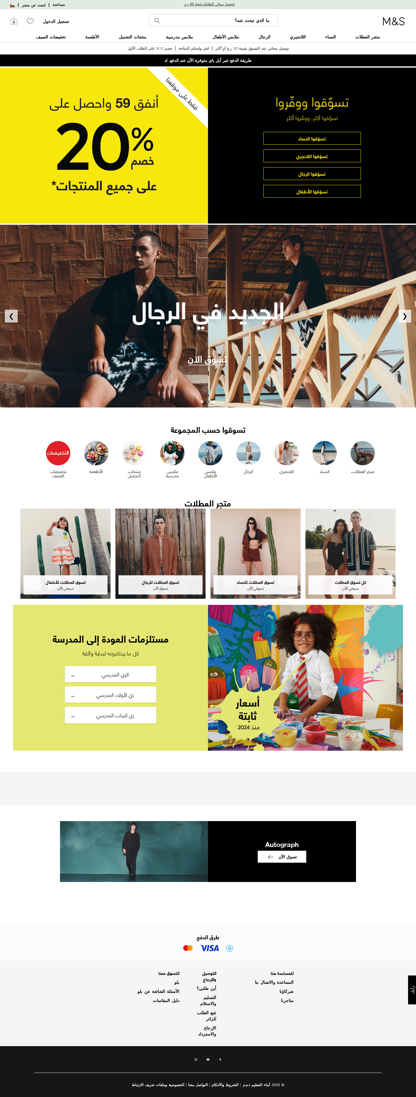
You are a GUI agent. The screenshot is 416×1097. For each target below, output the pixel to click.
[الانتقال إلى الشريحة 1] (214, 401)
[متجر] (363, 452)
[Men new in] (208, 316)
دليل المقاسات (166, 1000)
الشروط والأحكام (225, 1084)
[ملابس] (210, 452)
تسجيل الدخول (56, 21)
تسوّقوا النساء (312, 138)
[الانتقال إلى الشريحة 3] (201, 401)
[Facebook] (220, 1061)
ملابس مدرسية (179, 37)
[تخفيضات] (58, 452)
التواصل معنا (198, 1084)
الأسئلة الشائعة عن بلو (158, 991)
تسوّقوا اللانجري (312, 155)
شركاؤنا (287, 991)
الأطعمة (92, 37)
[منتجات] (134, 452)
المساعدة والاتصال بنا (274, 982)
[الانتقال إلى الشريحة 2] (208, 401)
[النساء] (324, 452)
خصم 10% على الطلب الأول (150, 48)
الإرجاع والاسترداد (207, 1031)
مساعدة (59, 4)
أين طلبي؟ (206, 988)
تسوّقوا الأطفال (312, 191)
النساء (330, 37)
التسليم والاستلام (208, 1000)
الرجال (264, 37)
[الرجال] (248, 452)
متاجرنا (287, 1000)
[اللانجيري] (286, 452)
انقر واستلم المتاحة (194, 48)
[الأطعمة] (96, 452)
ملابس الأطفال (226, 37)
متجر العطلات (367, 37)
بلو (177, 982)
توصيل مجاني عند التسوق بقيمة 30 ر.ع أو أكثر (252, 48)
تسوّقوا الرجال (312, 173)
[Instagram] (196, 1061)
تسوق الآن (287, 856)
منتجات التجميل (132, 37)
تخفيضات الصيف (51, 37)
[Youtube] (208, 1061)
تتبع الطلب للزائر (206, 1015)
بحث (157, 21)
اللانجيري (298, 37)
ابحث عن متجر (33, 5)
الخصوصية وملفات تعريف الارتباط (158, 1084)
